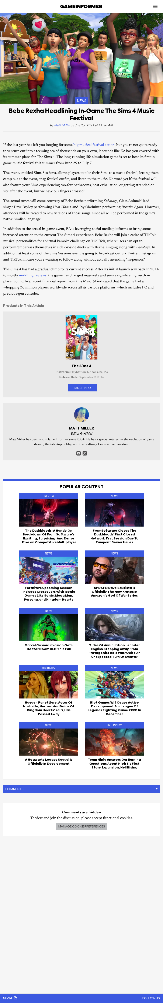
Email (78, 453)
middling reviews (32, 275)
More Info (82, 388)
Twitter (85, 453)
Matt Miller (62, 125)
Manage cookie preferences (81, 826)
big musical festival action (94, 145)
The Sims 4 (81, 365)
